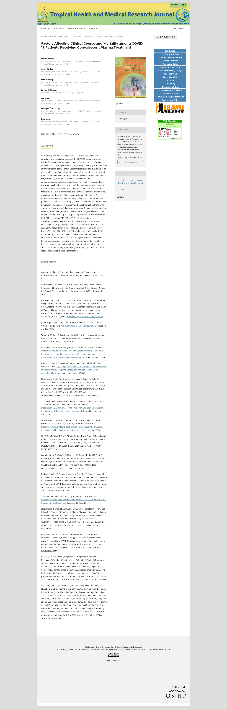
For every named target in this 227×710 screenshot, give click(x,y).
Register (174, 5)
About (92, 28)
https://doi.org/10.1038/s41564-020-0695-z (85, 316)
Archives (59, 28)
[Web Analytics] (170, 124)
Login (183, 5)
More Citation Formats (128, 162)
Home (44, 36)
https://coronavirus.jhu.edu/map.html (77, 326)
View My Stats (170, 126)
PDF (120, 104)
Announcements (76, 28)
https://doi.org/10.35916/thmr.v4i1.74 (62, 134)
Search (180, 28)
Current (45, 28)
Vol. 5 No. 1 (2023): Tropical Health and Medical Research (87, 36)
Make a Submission (165, 37)
